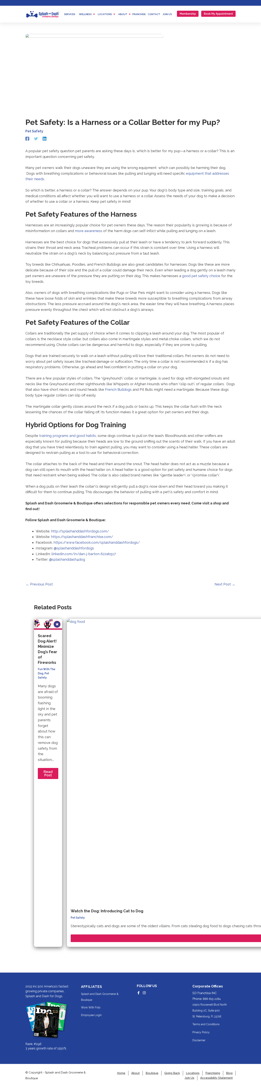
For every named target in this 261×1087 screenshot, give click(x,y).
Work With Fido (91, 1007)
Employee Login (91, 1015)
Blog (229, 1073)
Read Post (48, 773)
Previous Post (39, 584)
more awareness (88, 231)
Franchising (212, 1073)
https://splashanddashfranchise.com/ (82, 537)
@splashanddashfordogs (73, 548)
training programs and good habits (67, 436)
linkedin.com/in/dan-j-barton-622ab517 (83, 554)
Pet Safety (34, 131)
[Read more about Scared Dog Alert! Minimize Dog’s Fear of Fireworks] (48, 624)
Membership (188, 13)
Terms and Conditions (206, 1024)
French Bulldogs (118, 390)
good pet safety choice (201, 276)
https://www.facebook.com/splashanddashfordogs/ (96, 542)
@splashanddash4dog (67, 559)
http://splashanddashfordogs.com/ (80, 531)
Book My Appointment (218, 13)
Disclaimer (198, 1040)
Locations (192, 1073)
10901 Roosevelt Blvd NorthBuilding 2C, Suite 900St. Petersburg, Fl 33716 (209, 1010)
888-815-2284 (212, 998)
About (135, 1073)
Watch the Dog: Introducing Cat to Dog (107, 911)
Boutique (152, 1073)
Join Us (189, 1078)
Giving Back (172, 1073)
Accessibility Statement (216, 1078)
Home (121, 1073)
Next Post (225, 584)
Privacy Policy (201, 1032)
